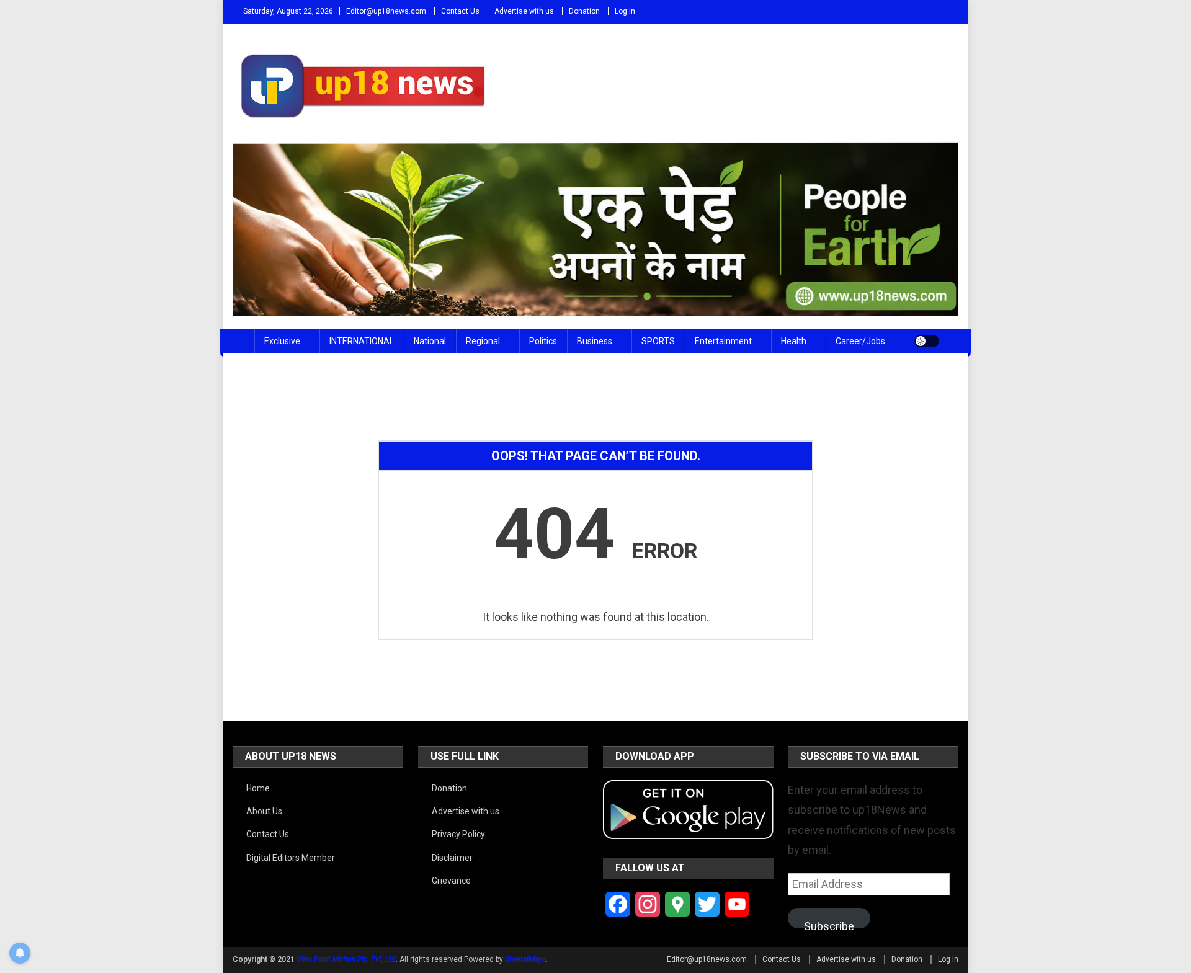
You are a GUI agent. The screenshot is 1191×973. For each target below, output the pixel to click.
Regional (483, 341)
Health (793, 341)
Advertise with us (524, 11)
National (430, 341)
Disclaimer (452, 858)
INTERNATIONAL (361, 341)
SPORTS (658, 341)
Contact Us (460, 11)
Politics (543, 341)
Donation (584, 11)
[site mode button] (926, 341)
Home (258, 788)
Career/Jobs (860, 341)
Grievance (451, 881)
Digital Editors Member (290, 858)
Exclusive (282, 341)
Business (594, 341)
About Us (264, 811)
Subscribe (829, 924)
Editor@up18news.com (386, 11)
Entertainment (723, 341)
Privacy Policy (458, 834)
